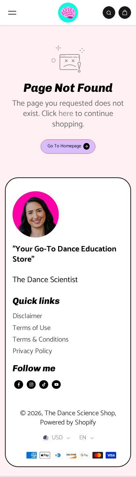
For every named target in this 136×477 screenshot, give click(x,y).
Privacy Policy (32, 351)
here (65, 113)
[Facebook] (19, 384)
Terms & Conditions (41, 339)
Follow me (34, 368)
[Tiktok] (44, 384)
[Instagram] (31, 384)
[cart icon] (125, 12)
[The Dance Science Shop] (68, 12)
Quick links (36, 301)
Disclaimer (27, 316)
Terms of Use (32, 328)
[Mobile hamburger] (12, 12)
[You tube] (56, 384)
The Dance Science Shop (80, 413)
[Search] (109, 12)
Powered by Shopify (68, 422)
